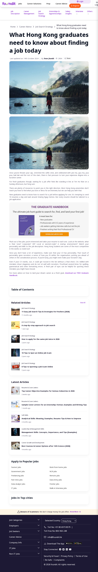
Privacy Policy (67, 556)
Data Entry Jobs (56, 480)
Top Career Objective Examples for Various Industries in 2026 (48, 391)
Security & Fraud (51, 556)
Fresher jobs (54, 484)
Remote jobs (55, 475)
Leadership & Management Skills (33, 429)
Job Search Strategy (41, 13)
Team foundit (49, 58)
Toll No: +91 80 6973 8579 (58, 527)
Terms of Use (81, 556)
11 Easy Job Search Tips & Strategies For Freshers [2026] (46, 311)
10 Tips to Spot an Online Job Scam (37, 353)
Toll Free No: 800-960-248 (55, 531)
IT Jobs (14, 488)
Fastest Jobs (16, 467)
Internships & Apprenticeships (55, 12)
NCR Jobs (53, 471)
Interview (79, 11)
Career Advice (61, 4)
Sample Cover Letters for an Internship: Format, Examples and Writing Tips (54, 405)
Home (13, 26)
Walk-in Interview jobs (58, 488)
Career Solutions (34, 4)
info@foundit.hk (54, 537)
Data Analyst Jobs (18, 484)
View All (82, 303)
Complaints (59, 560)
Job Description (15, 12)
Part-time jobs (17, 480)
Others (90, 11)
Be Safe (48, 560)
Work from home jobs (58, 467)
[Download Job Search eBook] (49, 237)
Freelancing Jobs (17, 475)
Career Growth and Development (33, 443)
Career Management (29, 12)
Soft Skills (25, 415)
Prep (48, 4)
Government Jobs (18, 471)
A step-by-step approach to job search (38, 325)
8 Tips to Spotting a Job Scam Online (37, 367)
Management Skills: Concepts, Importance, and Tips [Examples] (49, 432)
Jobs (20, 4)
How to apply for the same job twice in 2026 (40, 339)
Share (69, 58)
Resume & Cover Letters (30, 388)
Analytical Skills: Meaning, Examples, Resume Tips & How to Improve (51, 418)
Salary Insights (68, 12)
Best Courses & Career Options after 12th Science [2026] (46, 446)
